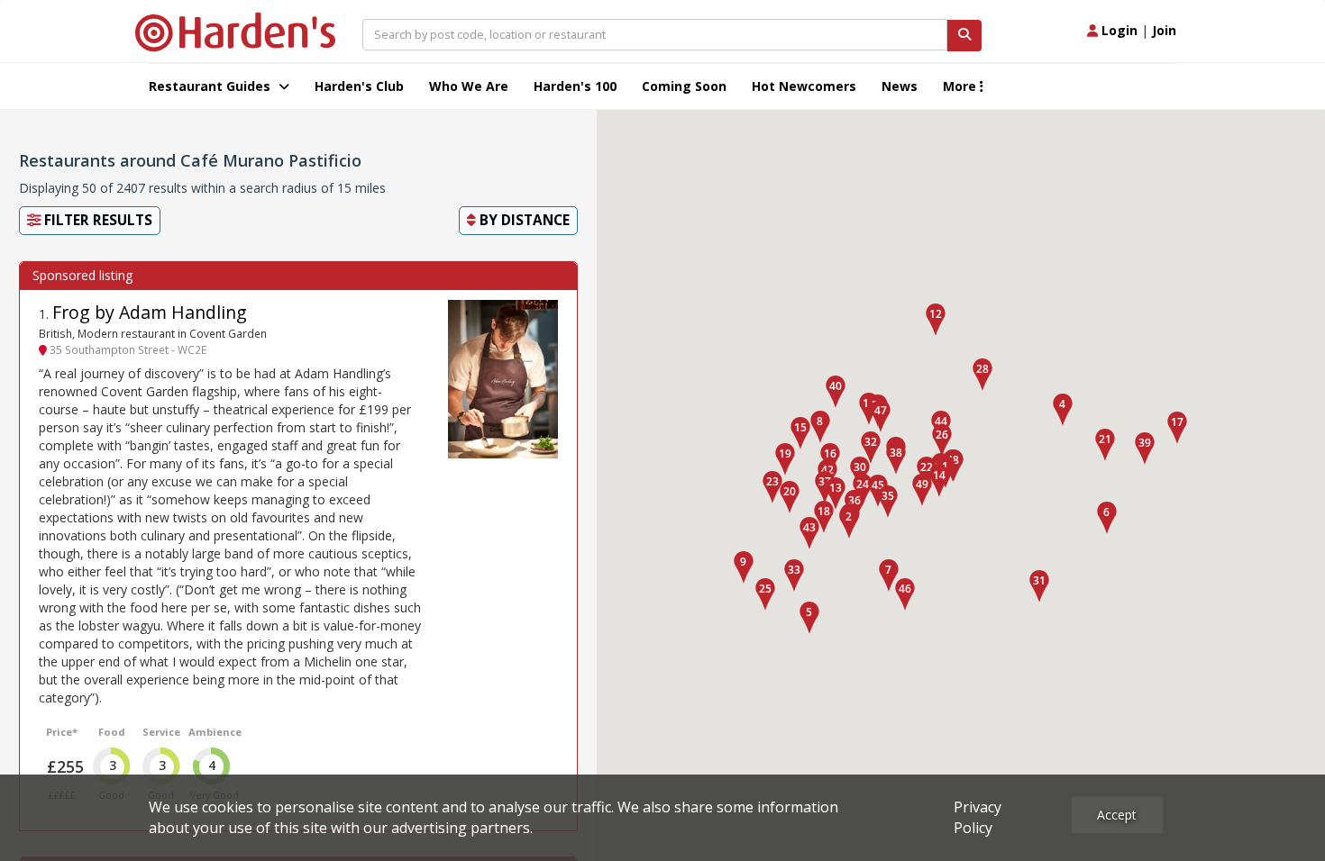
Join (1164, 30)
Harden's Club (359, 86)
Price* (62, 732)
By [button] (523, 220)
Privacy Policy (977, 817)
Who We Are (468, 86)
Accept (1117, 814)
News (900, 86)
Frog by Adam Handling (149, 312)
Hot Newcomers (804, 86)
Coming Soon (684, 86)
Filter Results (96, 220)
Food (111, 732)
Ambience (215, 732)
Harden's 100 (575, 86)
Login (1118, 30)
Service (161, 732)
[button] (849, 522)
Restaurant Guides (211, 86)
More (961, 86)
